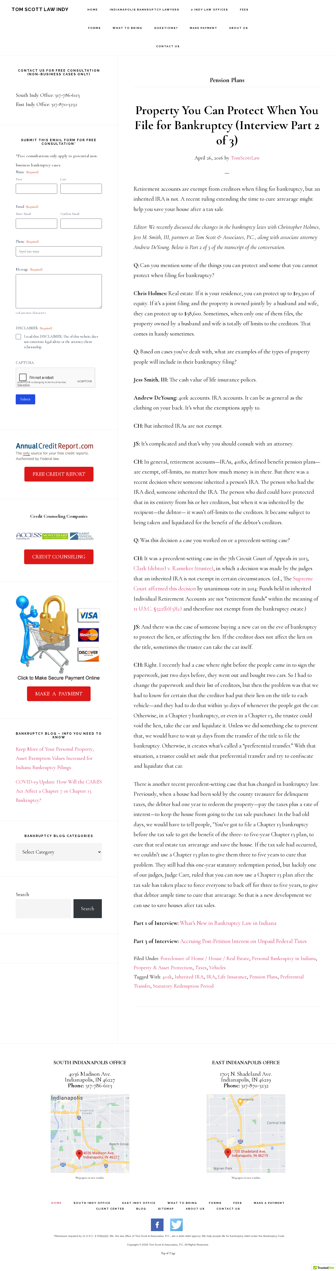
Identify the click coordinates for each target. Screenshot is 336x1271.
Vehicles (217, 968)
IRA (210, 977)
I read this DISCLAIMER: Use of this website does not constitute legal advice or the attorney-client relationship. (61, 341)
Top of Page (168, 1253)
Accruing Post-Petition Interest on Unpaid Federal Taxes (243, 941)
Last (63, 179)
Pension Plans (263, 977)
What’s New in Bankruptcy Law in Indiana (228, 923)
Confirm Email (69, 214)
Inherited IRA (189, 977)
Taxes (201, 968)
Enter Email (23, 214)
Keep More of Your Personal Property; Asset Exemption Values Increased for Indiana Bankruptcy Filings (55, 758)
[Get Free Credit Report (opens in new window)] (54, 460)
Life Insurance (232, 977)
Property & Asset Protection (163, 968)
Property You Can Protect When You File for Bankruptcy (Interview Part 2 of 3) (227, 125)
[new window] (157, 1229)
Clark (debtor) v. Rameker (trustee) (173, 568)
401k (167, 977)
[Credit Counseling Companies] (55, 542)
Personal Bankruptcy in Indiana (284, 958)
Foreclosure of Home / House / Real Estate (204, 958)
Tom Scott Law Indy (40, 9)
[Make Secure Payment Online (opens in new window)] (59, 679)
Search (22, 894)
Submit (25, 399)
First (19, 179)
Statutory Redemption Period (183, 986)
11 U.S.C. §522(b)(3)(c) (158, 608)
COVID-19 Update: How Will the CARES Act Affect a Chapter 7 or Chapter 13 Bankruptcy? (59, 791)
